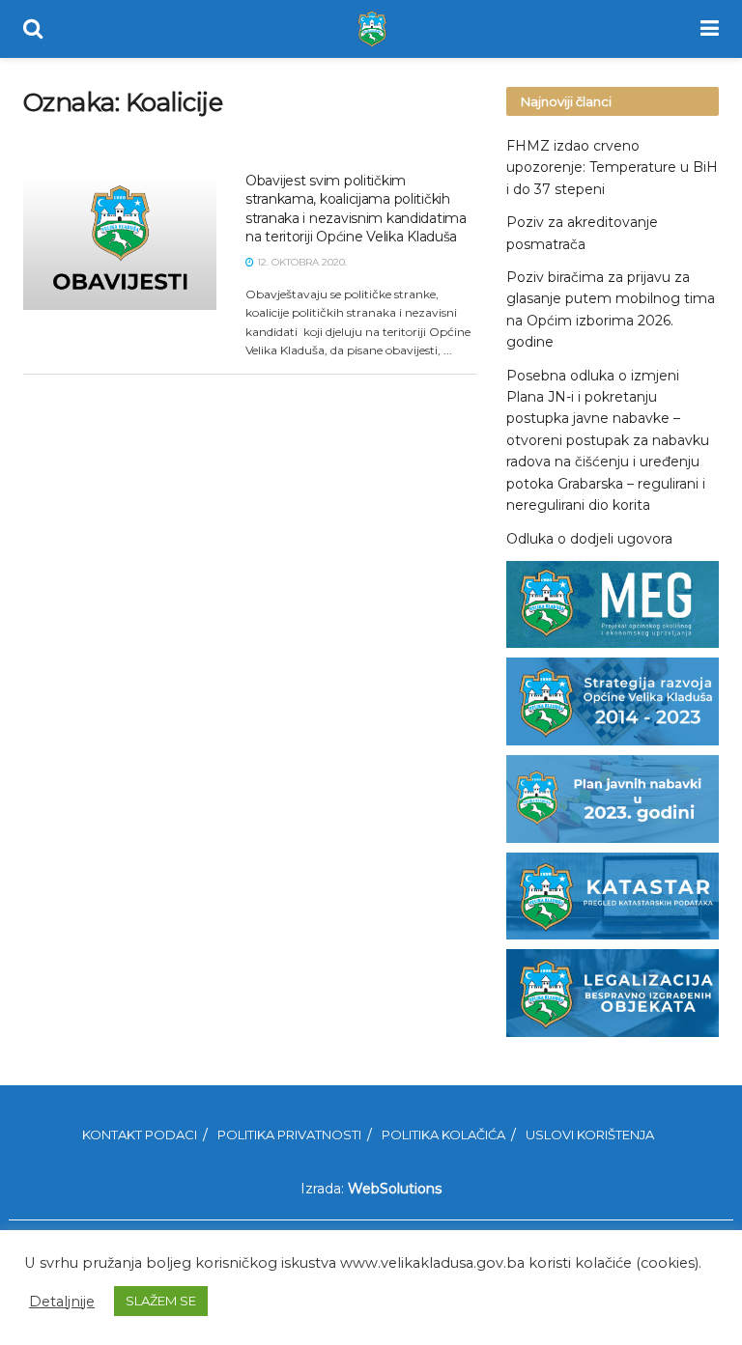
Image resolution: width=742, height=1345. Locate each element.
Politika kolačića (443, 1134)
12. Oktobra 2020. (300, 262)
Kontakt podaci (139, 1134)
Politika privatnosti (289, 1134)
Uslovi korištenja (590, 1134)
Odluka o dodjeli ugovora (589, 538)
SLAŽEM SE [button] (161, 1300)
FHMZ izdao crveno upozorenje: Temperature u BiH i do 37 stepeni (612, 167)
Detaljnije (62, 1301)
